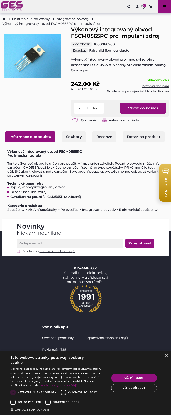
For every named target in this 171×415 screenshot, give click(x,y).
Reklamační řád (54, 349)
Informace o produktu (30, 137)
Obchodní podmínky (58, 338)
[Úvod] (4, 19)
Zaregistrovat (139, 243)
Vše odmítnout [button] (134, 388)
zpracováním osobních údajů (57, 251)
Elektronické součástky (31, 19)
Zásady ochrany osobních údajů (58, 385)
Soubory (74, 137)
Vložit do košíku (143, 108)
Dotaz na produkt (143, 137)
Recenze (104, 137)
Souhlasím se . (49, 251)
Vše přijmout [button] (133, 378)
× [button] (166, 355)
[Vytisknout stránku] (104, 120)
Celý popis (79, 70)
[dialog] (85, 383)
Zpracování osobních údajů (107, 338)
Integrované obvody (72, 19)
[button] (58, 409)
